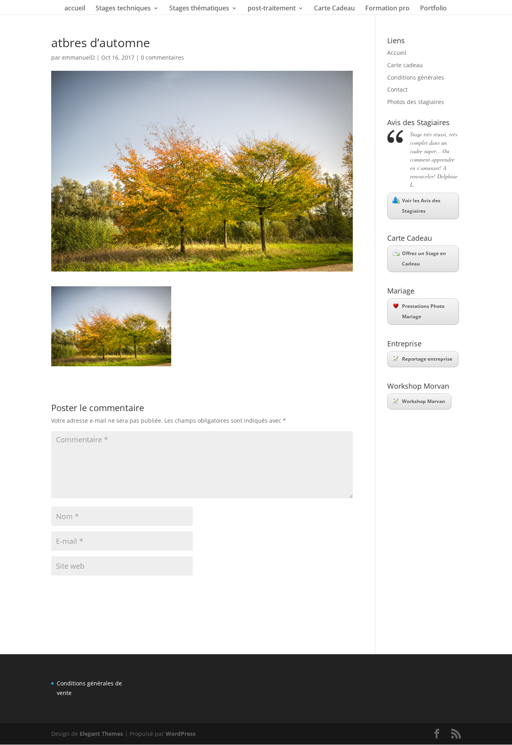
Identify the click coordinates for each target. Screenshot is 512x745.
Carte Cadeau (334, 8)
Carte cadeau (405, 65)
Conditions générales (415, 77)
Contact (397, 89)
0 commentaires (162, 57)
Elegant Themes (101, 733)
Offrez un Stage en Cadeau (424, 258)
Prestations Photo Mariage (423, 311)
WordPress (181, 733)
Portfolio (433, 8)
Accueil (396, 52)
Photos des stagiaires (415, 102)
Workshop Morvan (423, 401)
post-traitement (272, 8)
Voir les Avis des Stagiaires (421, 205)
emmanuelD (78, 57)
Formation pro (387, 8)
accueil (74, 8)
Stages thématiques (199, 8)
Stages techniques (123, 8)
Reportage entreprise (427, 359)
